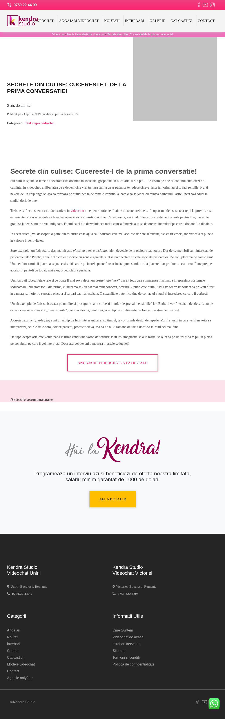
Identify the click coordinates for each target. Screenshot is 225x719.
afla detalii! (112, 499)
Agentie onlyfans (20, 678)
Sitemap (118, 651)
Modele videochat (21, 664)
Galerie (157, 21)
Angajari (13, 630)
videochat (77, 210)
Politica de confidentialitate (133, 664)
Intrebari (134, 21)
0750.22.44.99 (25, 5)
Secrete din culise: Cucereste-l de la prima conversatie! (140, 34)
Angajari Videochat (79, 21)
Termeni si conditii (126, 657)
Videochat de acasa (127, 637)
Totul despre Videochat (39, 123)
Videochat (43, 21)
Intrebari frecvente (126, 644)
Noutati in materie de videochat (85, 34)
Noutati (112, 21)
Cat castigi (181, 21)
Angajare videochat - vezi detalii (113, 363)
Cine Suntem (122, 630)
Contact (206, 21)
